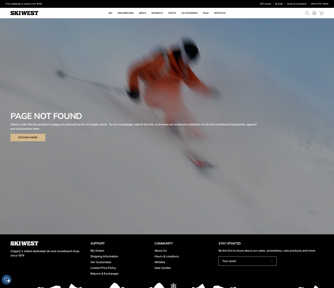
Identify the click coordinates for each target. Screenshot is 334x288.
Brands (279, 3)
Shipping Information (104, 256)
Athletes (159, 262)
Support (97, 243)
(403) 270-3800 (319, 3)
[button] (220, 13)
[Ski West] (24, 13)
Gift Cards (265, 3)
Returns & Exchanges (104, 273)
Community (163, 243)
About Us (160, 250)
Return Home (27, 137)
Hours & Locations (297, 3)
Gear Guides (162, 268)
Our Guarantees (100, 262)
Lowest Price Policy (103, 268)
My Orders (97, 250)
